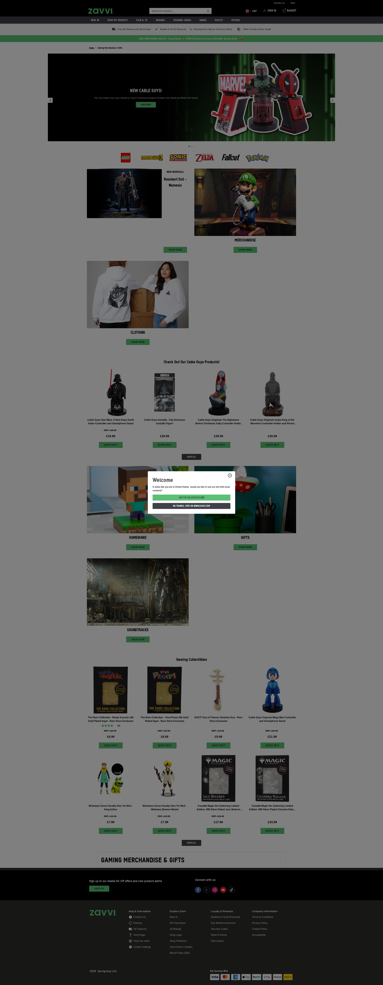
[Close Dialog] (230, 475)
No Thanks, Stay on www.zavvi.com (191, 505)
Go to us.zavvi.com (191, 497)
